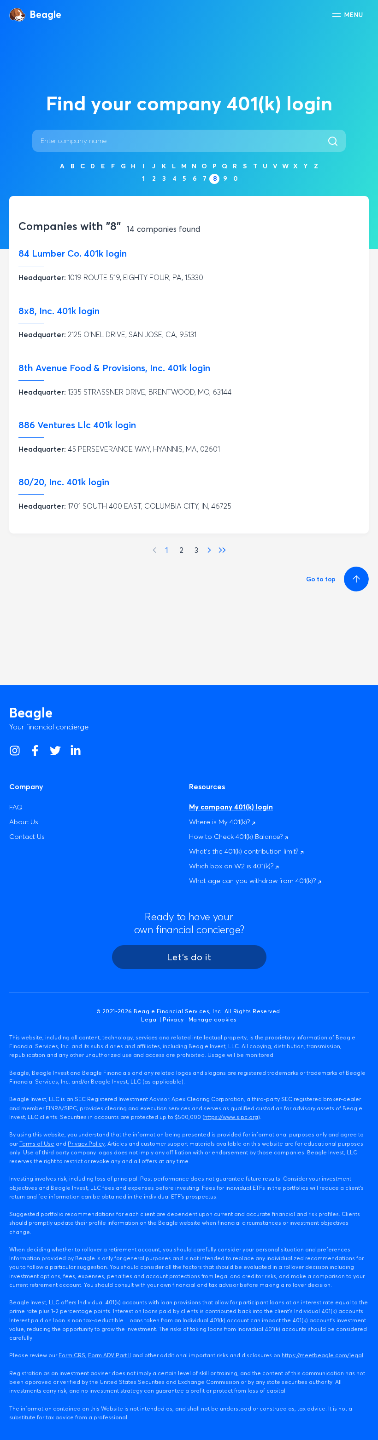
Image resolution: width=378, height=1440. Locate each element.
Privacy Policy (86, 1143)
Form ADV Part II (109, 1355)
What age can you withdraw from (253, 880)
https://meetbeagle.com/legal (322, 1355)
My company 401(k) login (231, 807)
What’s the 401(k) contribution (244, 851)
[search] (335, 141)
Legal (149, 1019)
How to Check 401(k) (236, 836)
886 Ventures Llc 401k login (77, 424)
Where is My (220, 821)
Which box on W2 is (232, 865)
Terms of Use (36, 1143)
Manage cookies (213, 1019)
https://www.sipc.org (231, 1116)
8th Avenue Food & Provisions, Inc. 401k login (114, 367)
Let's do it (189, 957)
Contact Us (27, 836)
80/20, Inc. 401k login (63, 482)
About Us (23, 821)
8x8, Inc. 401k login (59, 310)
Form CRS (72, 1355)
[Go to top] (355, 579)
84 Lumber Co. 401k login (72, 253)
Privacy (173, 1019)
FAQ (16, 807)
